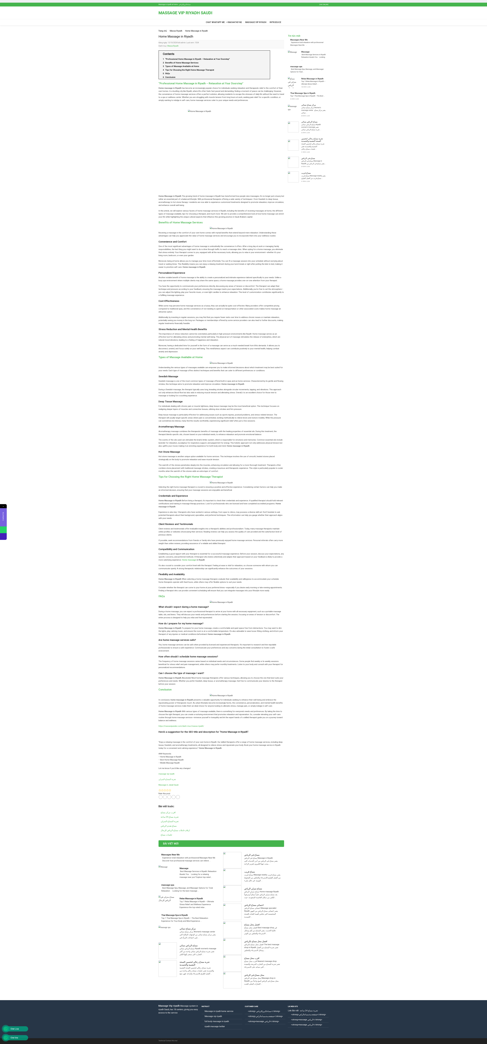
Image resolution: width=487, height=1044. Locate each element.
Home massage (189, 560)
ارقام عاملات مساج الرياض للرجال (175, 830)
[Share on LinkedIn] (178, 797)
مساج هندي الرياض (169, 826)
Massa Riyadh (173, 46)
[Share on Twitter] (165, 797)
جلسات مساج (166, 835)
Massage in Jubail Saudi (168, 785)
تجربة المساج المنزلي (167, 779)
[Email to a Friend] (169, 797)
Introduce (275, 22)
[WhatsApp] (3, 529)
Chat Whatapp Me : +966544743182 (224, 22)
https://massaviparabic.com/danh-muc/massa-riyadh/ (181, 726)
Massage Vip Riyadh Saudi (185, 13)
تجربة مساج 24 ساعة (170, 817)
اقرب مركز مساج (168, 812)
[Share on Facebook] (161, 797)
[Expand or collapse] (267, 54)
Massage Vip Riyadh (255, 22)
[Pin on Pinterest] (174, 797)
